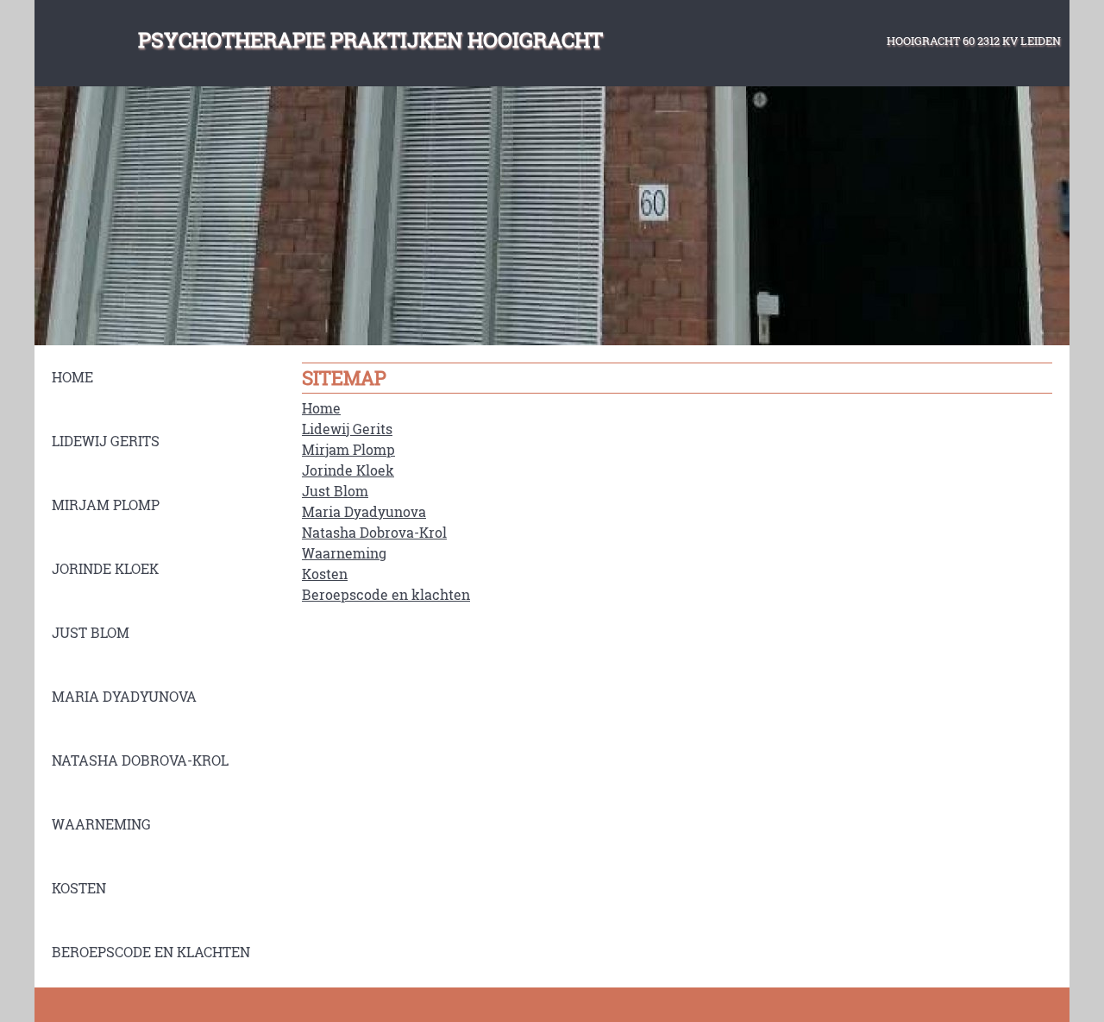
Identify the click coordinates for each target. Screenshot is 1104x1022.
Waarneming (344, 553)
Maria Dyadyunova (364, 511)
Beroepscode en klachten (386, 594)
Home (321, 408)
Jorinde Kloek (348, 470)
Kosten (325, 574)
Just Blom (335, 491)
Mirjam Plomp (348, 449)
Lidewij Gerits (347, 429)
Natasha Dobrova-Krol (374, 532)
